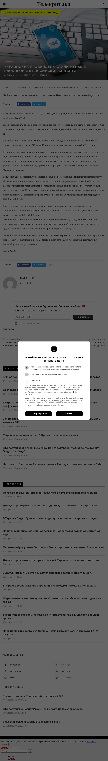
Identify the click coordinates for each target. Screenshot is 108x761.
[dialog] (54, 380)
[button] (54, 381)
